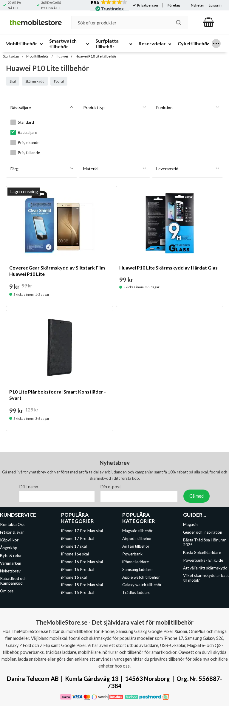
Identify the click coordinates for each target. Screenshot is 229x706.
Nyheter (197, 5)
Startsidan (11, 56)
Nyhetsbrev (10, 571)
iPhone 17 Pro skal (77, 538)
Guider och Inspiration (202, 532)
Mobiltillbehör (37, 56)
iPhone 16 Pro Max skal (82, 561)
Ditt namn (28, 487)
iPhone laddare (135, 561)
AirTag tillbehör (135, 546)
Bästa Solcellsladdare (202, 552)
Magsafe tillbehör (137, 531)
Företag (174, 5)
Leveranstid (167, 168)
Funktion (164, 107)
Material (90, 168)
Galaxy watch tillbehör (142, 585)
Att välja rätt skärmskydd (205, 568)
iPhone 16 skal (74, 577)
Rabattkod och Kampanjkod (13, 581)
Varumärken (10, 563)
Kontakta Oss (12, 524)
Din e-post (110, 487)
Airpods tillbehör (137, 538)
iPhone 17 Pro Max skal (82, 531)
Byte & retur (11, 555)
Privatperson (147, 5)
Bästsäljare (20, 107)
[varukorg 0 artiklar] (208, 22)
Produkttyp (94, 107)
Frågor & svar (12, 532)
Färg (14, 168)
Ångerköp (8, 547)
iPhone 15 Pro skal (77, 592)
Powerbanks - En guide (203, 560)
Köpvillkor (9, 540)
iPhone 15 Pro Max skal (82, 585)
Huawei (62, 56)
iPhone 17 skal (74, 546)
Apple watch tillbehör (141, 577)
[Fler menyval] (216, 43)
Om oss (6, 591)
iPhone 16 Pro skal (77, 569)
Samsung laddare (137, 569)
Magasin (190, 524)
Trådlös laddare (136, 592)
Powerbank (132, 554)
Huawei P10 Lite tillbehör (96, 56)
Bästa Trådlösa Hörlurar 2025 (204, 542)
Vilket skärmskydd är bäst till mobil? (206, 578)
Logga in (215, 5)
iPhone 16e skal (75, 554)
